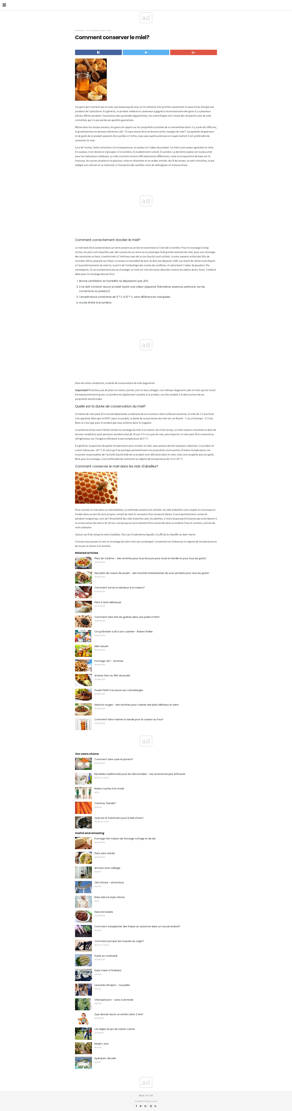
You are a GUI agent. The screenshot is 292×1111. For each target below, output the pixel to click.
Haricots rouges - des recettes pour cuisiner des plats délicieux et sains (136, 704)
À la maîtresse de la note (99, 30)
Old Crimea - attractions (109, 882)
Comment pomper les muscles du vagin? (119, 941)
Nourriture (79, 30)
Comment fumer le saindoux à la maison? (119, 587)
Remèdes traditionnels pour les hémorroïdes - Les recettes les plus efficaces (139, 774)
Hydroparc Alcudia (105, 1058)
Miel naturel (101, 646)
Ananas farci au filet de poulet (112, 675)
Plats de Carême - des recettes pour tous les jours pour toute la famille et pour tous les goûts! (150, 558)
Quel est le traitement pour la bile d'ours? (118, 818)
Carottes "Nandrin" (105, 803)
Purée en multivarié (105, 956)
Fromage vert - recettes (108, 661)
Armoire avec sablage (107, 868)
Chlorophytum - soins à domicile (113, 999)
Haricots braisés (103, 912)
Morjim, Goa (101, 1043)
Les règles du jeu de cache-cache (114, 1029)
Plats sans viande (104, 853)
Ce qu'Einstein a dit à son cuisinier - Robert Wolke (123, 631)
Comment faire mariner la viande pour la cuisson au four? (128, 719)
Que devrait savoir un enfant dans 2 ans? (118, 1014)
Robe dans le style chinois (109, 897)
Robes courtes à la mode (109, 788)
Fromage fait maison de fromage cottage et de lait (125, 838)
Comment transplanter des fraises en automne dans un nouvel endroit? (137, 926)
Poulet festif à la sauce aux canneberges (118, 690)
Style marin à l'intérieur (107, 970)
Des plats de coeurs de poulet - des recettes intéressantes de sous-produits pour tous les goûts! (151, 573)
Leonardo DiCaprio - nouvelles (112, 985)
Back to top (146, 1095)
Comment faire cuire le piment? (113, 759)
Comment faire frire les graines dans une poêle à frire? (127, 617)
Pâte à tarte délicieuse (107, 602)
